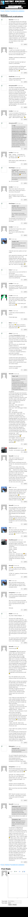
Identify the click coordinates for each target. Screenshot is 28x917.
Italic (10, 872)
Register (3, 7)
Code (24, 872)
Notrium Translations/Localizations (14, 11)
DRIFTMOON (22, 3)
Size (19, 872)
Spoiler (9, 873)
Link (16, 872)
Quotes (23, 872)
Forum (2, 11)
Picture (15, 872)
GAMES (7, 3)
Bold (9, 872)
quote (25, 44)
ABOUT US (13, 3)
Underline (12, 872)
